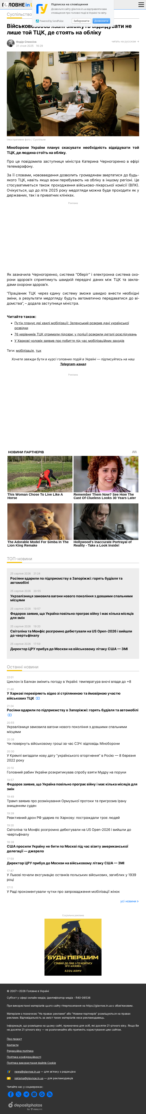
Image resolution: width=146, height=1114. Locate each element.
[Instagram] (34, 1094)
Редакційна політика (20, 1050)
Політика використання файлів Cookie (31, 1062)
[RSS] (50, 1094)
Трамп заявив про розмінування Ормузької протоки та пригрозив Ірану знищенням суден (66, 801)
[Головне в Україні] (19, 5)
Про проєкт (14, 1038)
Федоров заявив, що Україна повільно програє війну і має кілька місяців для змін (72, 784)
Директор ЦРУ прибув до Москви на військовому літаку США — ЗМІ (65, 861)
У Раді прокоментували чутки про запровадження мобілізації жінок (63, 890)
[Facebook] (11, 1094)
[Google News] (42, 1094)
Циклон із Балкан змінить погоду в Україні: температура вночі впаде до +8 (69, 680)
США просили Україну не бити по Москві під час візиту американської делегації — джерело (67, 846)
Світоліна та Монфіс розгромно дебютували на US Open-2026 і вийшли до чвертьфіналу (69, 830)
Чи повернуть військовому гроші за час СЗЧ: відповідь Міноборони (63, 742)
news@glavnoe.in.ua (27, 1071)
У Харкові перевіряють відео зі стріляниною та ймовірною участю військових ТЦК (64, 694)
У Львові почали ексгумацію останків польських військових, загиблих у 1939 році (71, 875)
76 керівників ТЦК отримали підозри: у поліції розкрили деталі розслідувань (75, 334)
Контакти (12, 1045)
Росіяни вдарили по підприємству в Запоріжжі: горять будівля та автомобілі (72, 708)
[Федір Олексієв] (10, 46)
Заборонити (81, 21)
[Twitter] (18, 1094)
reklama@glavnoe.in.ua (28, 1078)
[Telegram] (26, 1094)
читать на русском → (125, 41)
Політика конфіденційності (24, 1057)
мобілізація (25, 351)
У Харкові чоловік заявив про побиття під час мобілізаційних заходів (69, 341)
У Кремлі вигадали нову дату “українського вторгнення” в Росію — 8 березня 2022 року (71, 756)
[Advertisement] (73, 236)
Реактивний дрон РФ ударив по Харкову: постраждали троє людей (63, 816)
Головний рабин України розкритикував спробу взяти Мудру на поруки (66, 770)
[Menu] (141, 4)
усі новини (128, 901)
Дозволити (101, 21)
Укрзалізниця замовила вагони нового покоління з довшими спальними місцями (67, 727)
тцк (38, 351)
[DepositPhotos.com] (25, 1106)
